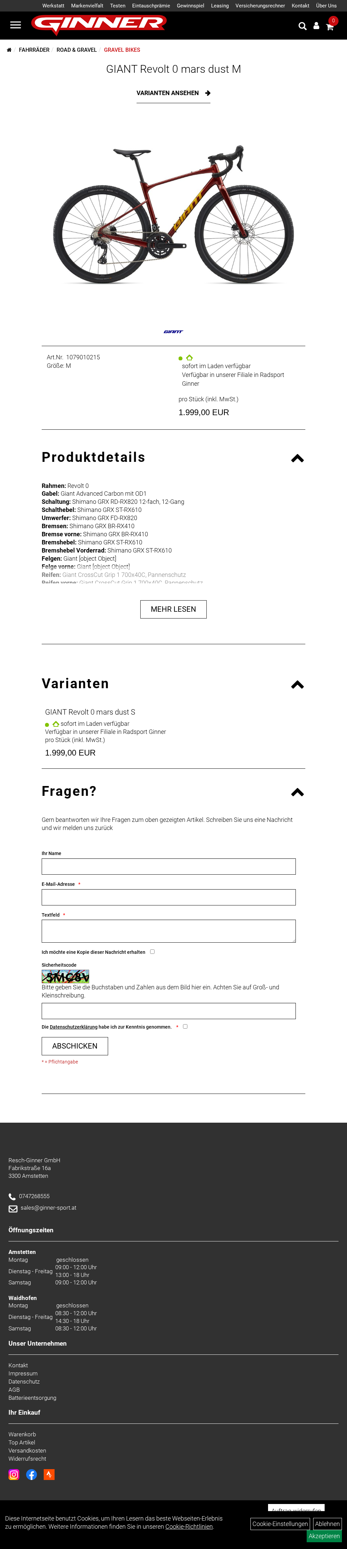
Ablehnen (327, 1523)
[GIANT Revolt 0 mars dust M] (173, 215)
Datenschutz (24, 1381)
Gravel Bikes (122, 50)
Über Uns (326, 6)
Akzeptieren (324, 1536)
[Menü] (15, 26)
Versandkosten (27, 1450)
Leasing (220, 6)
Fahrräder (34, 50)
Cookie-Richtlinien (189, 1526)
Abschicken (75, 1046)
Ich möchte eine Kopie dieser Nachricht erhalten (93, 952)
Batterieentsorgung (32, 1397)
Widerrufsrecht (27, 1458)
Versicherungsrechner (260, 6)
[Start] (9, 50)
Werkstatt (53, 6)
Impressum (23, 1373)
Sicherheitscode (59, 965)
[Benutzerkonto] (316, 25)
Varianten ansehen (168, 92)
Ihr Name (51, 853)
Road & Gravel (77, 50)
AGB (14, 1389)
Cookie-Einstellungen (280, 1523)
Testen (117, 6)
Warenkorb (22, 1434)
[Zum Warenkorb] (329, 28)
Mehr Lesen (173, 609)
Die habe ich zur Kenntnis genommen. (107, 1027)
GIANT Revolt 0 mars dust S (90, 712)
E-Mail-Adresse (58, 884)
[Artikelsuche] (303, 27)
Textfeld (51, 915)
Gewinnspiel (190, 6)
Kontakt (300, 6)
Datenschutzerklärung (74, 1027)
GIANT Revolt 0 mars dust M (173, 69)
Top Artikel (21, 1442)
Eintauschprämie (151, 6)
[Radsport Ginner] (99, 25)
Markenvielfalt (87, 6)
